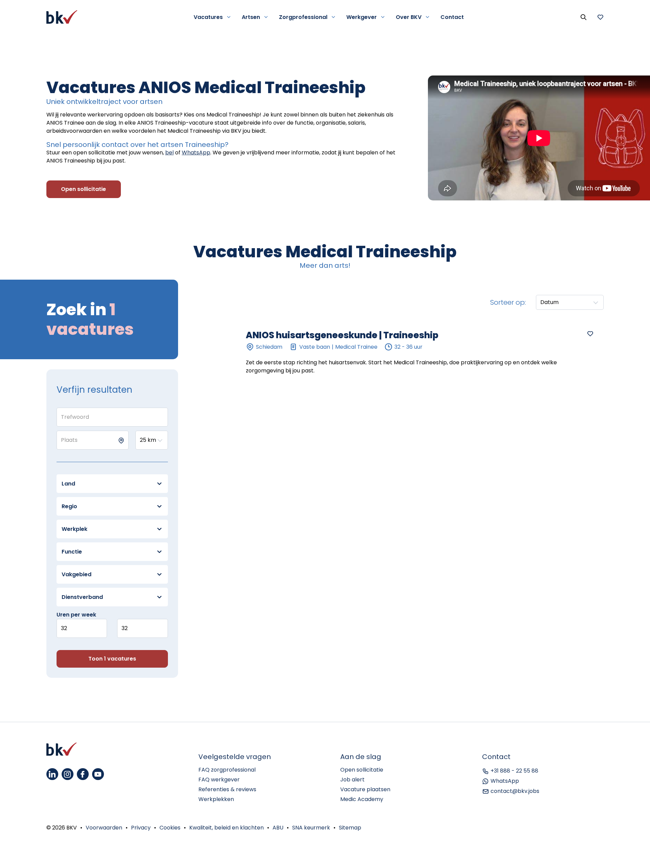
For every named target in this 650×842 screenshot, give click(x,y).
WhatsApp (196, 152)
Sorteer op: (508, 302)
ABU (278, 828)
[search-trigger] (583, 17)
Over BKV (408, 17)
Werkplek (74, 529)
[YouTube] (98, 774)
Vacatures (208, 17)
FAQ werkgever (219, 779)
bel (169, 152)
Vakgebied (76, 574)
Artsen (251, 17)
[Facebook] (83, 774)
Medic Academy (361, 799)
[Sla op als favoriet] (590, 333)
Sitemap (350, 828)
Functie (72, 552)
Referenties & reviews (227, 789)
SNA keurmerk (311, 828)
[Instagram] (67, 774)
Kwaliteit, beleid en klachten (226, 828)
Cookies (169, 828)
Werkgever (361, 17)
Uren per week (76, 615)
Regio (69, 506)
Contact (452, 17)
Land (68, 484)
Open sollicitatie (361, 770)
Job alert (352, 779)
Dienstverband (82, 597)
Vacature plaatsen (365, 789)
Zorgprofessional (303, 17)
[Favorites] (600, 17)
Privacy (141, 828)
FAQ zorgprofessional (227, 770)
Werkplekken (216, 799)
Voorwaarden (104, 828)
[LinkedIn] (52, 774)
